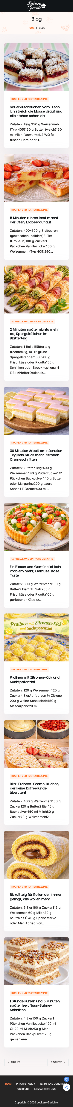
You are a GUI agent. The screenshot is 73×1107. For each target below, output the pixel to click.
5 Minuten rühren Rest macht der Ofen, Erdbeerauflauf (34, 220)
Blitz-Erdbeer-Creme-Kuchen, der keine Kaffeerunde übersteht (34, 788)
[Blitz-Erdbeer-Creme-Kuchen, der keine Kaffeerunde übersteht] (36, 744)
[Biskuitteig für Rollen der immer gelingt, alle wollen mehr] (36, 855)
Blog (8, 1084)
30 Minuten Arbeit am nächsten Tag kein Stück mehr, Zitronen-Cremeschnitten (36, 455)
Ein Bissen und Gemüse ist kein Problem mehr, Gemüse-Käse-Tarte (35, 571)
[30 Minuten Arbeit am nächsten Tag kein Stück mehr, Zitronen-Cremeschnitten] (36, 411)
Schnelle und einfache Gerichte (32, 321)
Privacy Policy (25, 1084)
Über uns (23, 1089)
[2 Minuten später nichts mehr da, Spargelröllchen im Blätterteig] (36, 289)
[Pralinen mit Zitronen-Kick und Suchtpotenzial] (36, 637)
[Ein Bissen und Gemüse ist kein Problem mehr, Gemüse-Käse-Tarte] (36, 527)
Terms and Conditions (54, 1084)
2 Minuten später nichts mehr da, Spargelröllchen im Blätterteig (34, 334)
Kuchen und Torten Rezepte (29, 99)
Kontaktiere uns (45, 1089)
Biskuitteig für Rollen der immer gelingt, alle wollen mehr (36, 896)
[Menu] (6, 6)
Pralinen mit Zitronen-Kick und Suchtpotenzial (35, 679)
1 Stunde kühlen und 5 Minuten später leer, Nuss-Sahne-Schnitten (35, 1005)
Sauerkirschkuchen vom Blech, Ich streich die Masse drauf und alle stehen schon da (36, 111)
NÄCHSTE (56, 1062)
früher (16, 1062)
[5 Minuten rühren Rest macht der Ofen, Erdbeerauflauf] (36, 178)
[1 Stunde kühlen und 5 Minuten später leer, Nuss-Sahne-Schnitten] (36, 961)
